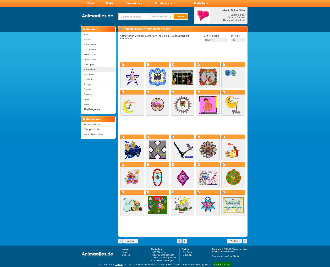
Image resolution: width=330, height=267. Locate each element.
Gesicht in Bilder (92, 124)
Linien (86, 99)
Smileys (88, 84)
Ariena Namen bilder (157, 28)
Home (90, 3)
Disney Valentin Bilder (234, 20)
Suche (181, 16)
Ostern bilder (90, 59)
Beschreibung (134, 3)
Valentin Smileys (236, 17)
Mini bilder (89, 79)
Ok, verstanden (222, 264)
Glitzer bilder (90, 54)
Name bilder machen (94, 134)
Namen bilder (90, 69)
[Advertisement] (182, 52)
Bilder (109, 3)
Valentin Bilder (238, 15)
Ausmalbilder (90, 44)
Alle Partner (188, 252)
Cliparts (87, 89)
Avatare (87, 39)
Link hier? (187, 255)
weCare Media (232, 256)
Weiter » (234, 241)
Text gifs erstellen (92, 129)
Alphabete (89, 74)
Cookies (126, 255)
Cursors (87, 94)
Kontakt (125, 252)
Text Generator (163, 3)
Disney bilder (90, 49)
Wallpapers (89, 64)
